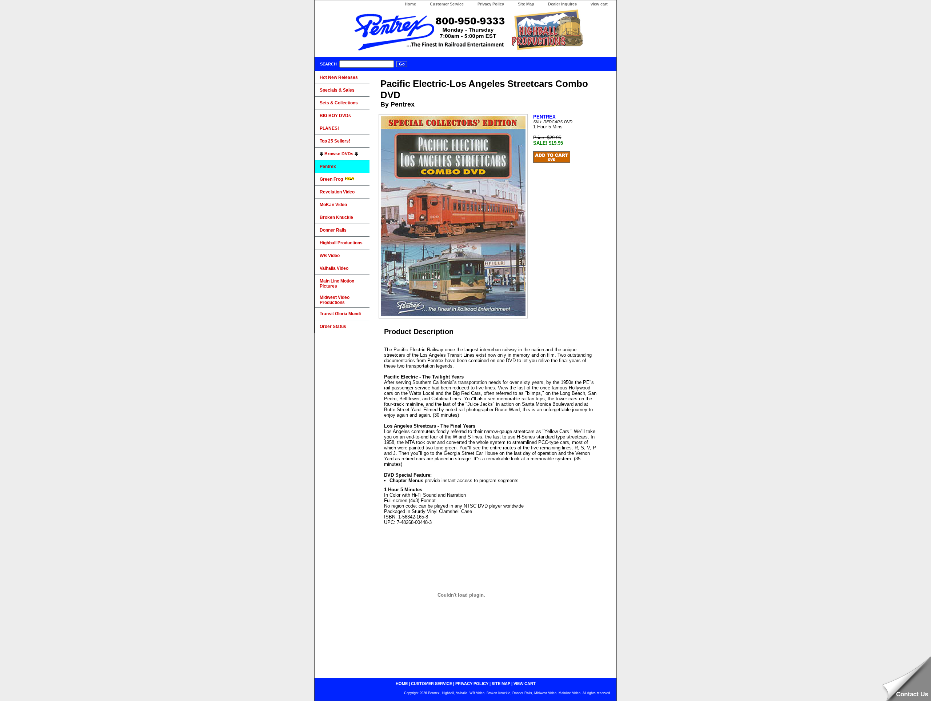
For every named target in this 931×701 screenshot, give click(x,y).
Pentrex (328, 166)
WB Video (330, 255)
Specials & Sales (337, 90)
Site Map (526, 4)
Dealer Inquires (562, 4)
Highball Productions (341, 242)
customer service (431, 683)
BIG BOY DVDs (335, 115)
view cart (599, 4)
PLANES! (329, 128)
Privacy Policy (491, 4)
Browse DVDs (339, 153)
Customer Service (447, 4)
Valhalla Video (334, 268)
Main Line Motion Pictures (337, 284)
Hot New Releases (339, 77)
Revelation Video (337, 192)
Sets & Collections (339, 102)
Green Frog (332, 179)
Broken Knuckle (336, 217)
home (402, 683)
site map (501, 683)
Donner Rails (333, 230)
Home (410, 4)
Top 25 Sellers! (335, 141)
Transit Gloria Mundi (340, 313)
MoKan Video (333, 204)
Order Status (333, 326)
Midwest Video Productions (334, 300)
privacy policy (471, 683)
